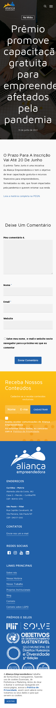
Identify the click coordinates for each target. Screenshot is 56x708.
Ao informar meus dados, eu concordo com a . (26, 430)
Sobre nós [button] (11, 572)
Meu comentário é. (14, 237)
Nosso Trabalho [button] (14, 584)
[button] (51, 6)
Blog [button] (8, 595)
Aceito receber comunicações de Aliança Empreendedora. (27, 423)
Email (7, 301)
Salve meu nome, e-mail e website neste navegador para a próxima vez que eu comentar (28, 343)
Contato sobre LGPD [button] (17, 606)
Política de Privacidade (26, 431)
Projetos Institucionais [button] (18, 589)
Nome (7, 285)
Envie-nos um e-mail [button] (17, 533)
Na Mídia (28, 17)
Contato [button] (10, 601)
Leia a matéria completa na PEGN (21, 196)
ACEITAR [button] (11, 701)
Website (8, 318)
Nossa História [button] (14, 578)
